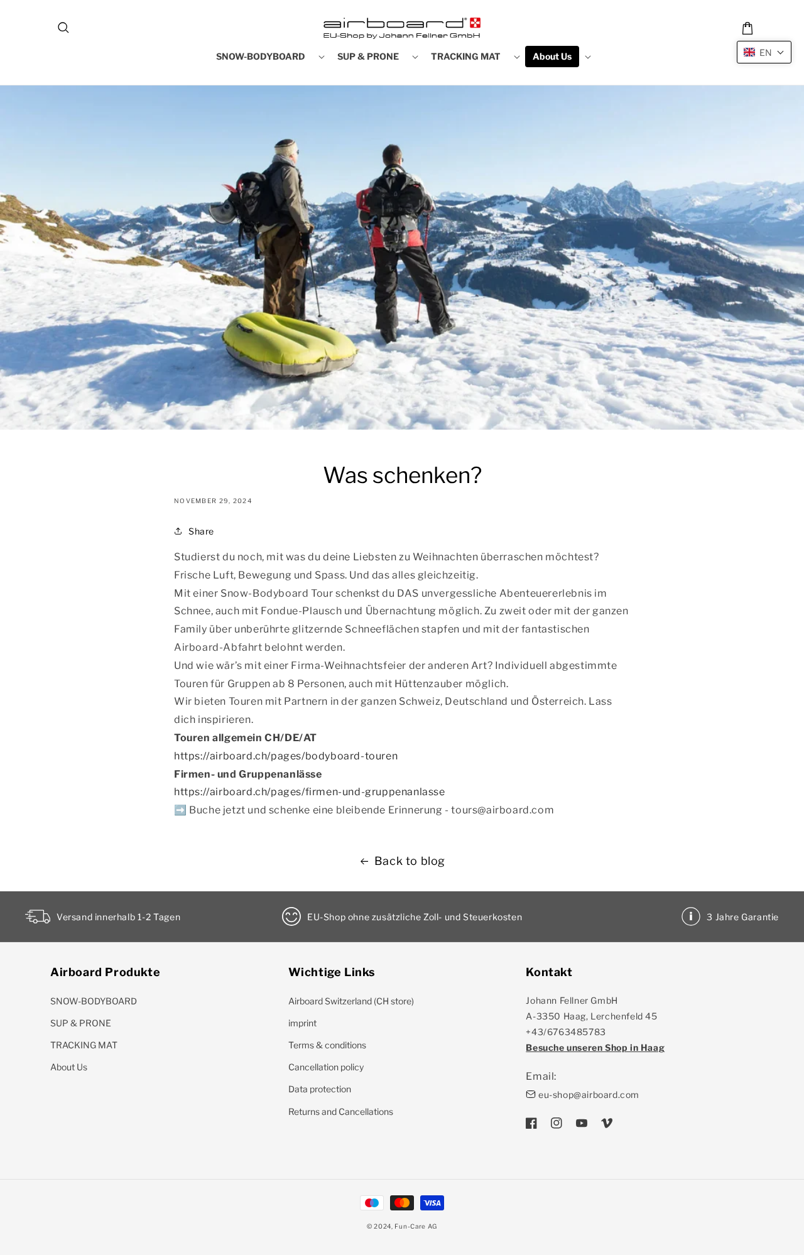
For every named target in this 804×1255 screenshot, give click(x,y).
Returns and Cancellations (340, 1111)
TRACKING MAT (83, 1045)
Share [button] (201, 531)
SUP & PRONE (80, 1023)
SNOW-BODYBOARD (93, 1001)
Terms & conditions (327, 1045)
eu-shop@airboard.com (588, 1094)
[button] (64, 28)
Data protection (319, 1089)
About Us (68, 1067)
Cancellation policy (326, 1067)
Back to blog (409, 860)
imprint (302, 1023)
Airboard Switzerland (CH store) (351, 1001)
